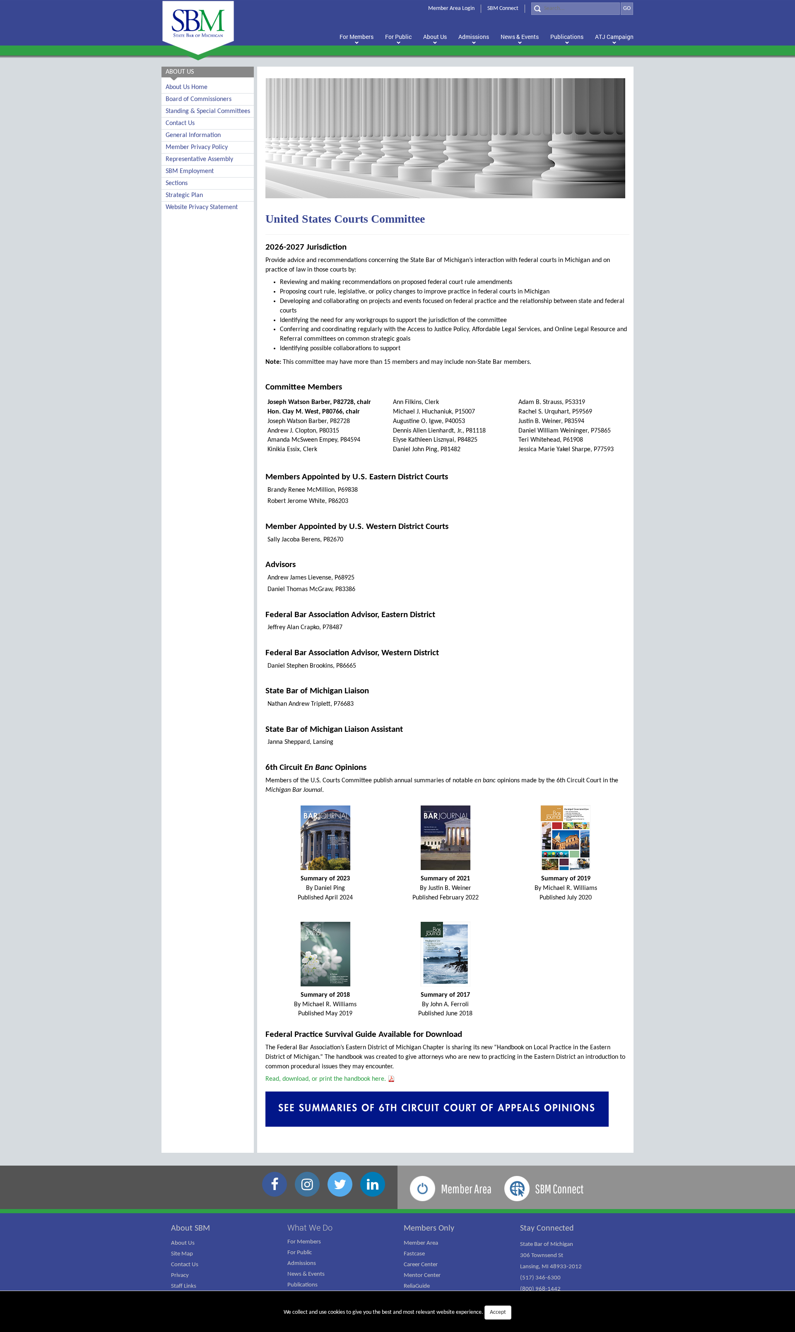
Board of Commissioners (198, 99)
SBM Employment (190, 171)
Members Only (429, 1228)
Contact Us (180, 123)
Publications (302, 1285)
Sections (177, 183)
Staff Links (183, 1286)
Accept (498, 1312)
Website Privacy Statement (202, 207)
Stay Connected (547, 1228)
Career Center (421, 1265)
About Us (183, 1243)
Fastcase (414, 1254)
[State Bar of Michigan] (198, 28)
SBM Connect (502, 8)
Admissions (301, 1263)
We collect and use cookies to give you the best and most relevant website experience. (395, 1312)
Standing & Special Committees (208, 111)
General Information (193, 135)
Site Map (182, 1254)
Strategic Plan (184, 195)
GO (627, 8)
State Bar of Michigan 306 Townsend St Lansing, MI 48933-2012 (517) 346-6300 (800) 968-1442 (551, 1266)
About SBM (190, 1228)
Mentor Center (422, 1275)
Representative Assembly (199, 159)
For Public (299, 1253)
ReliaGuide (417, 1286)
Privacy (180, 1275)
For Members (304, 1242)
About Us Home (186, 87)
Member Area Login (451, 8)
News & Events (306, 1274)
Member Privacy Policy (197, 147)
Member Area (421, 1243)
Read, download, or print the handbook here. (326, 1079)
